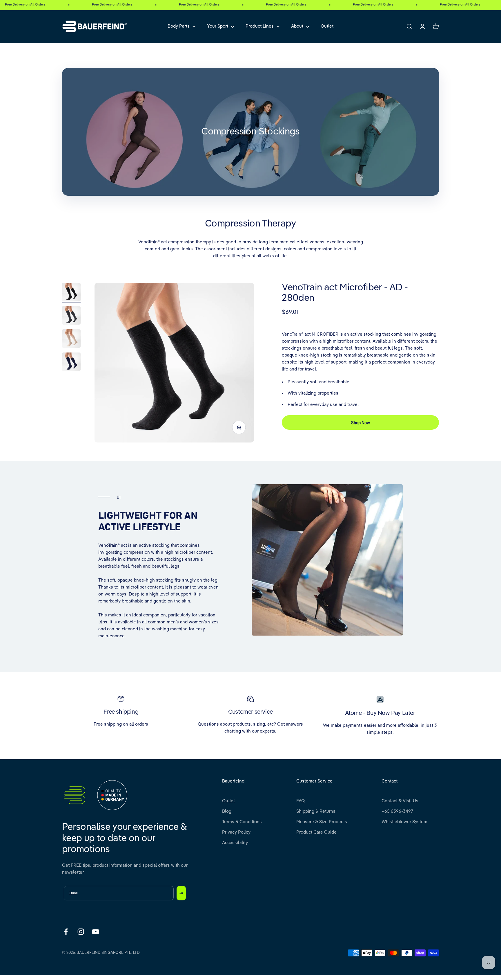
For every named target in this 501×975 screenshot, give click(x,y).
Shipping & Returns (315, 811)
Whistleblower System (404, 822)
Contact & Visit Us (400, 801)
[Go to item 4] (71, 362)
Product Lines (260, 26)
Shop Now (360, 422)
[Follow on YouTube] (95, 932)
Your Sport (217, 26)
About (297, 26)
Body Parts (179, 26)
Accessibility (235, 843)
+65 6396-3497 (397, 811)
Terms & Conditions (242, 822)
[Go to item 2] (71, 316)
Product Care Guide (316, 832)
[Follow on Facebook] (66, 932)
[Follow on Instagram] (81, 932)
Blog (226, 811)
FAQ (300, 801)
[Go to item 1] (71, 293)
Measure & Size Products (321, 822)
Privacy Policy (236, 832)
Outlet (327, 26)
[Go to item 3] (71, 339)
